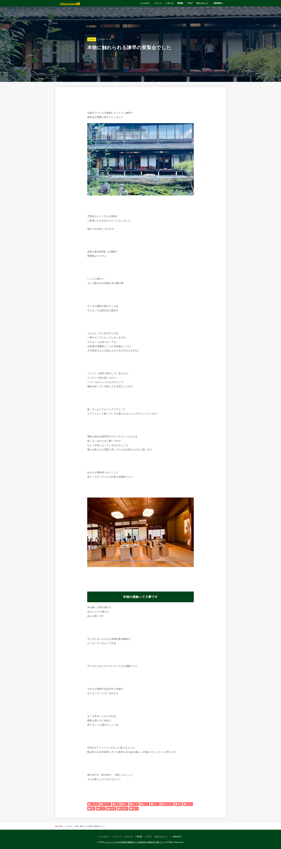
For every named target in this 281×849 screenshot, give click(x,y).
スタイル (170, 3)
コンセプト (145, 3)
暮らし (156, 804)
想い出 (135, 804)
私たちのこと (202, 3)
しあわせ (91, 39)
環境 (179, 804)
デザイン (106, 804)
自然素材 (123, 809)
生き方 (189, 804)
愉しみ (145, 804)
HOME (60, 826)
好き (125, 804)
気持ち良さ (168, 804)
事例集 (180, 3)
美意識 (112, 809)
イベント (158, 3)
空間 (92, 809)
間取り (135, 809)
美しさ (101, 809)
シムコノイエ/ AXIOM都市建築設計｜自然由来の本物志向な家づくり (134, 842)
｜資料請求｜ (218, 3)
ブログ (190, 3)
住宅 (117, 804)
